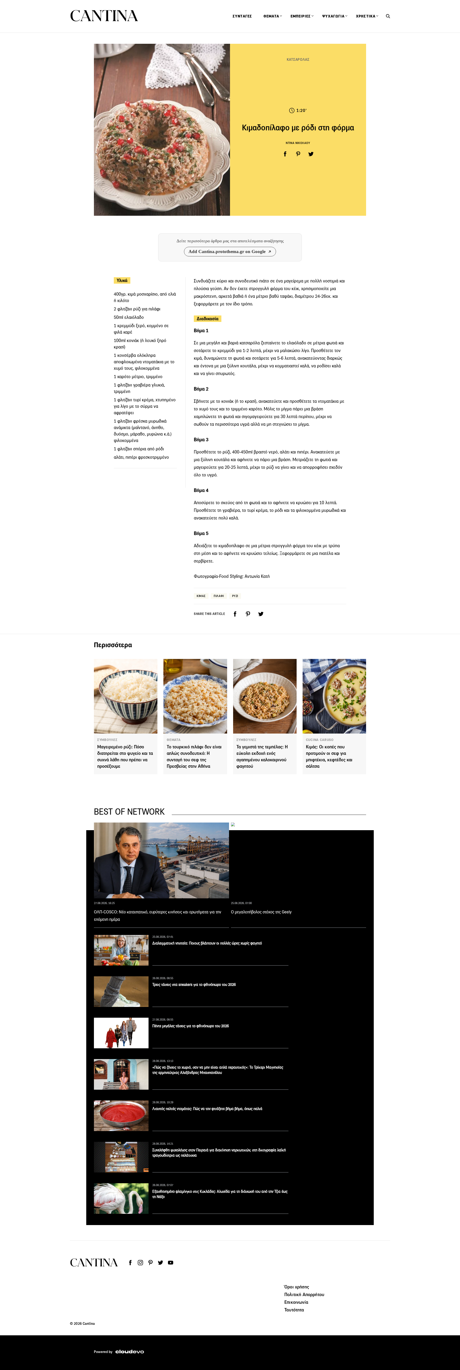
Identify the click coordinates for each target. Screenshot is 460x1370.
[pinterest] (298, 154)
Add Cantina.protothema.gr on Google (227, 251)
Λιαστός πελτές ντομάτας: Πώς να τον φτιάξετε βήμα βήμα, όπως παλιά (207, 1108)
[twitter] (311, 154)
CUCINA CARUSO (320, 740)
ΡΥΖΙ (235, 596)
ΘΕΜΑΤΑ (173, 740)
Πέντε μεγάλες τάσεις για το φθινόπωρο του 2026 (190, 1026)
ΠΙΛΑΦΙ (219, 596)
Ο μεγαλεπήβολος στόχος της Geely (261, 912)
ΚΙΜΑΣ (201, 596)
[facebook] (285, 154)
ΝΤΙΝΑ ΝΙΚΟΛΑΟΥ (298, 143)
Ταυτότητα (294, 1310)
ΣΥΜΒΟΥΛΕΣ (107, 740)
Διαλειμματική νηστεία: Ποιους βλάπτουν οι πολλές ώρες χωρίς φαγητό (207, 943)
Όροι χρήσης (296, 1287)
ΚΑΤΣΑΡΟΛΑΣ (298, 59)
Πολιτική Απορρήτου (304, 1294)
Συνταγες (242, 16)
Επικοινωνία (296, 1302)
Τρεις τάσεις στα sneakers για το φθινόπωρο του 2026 (194, 984)
